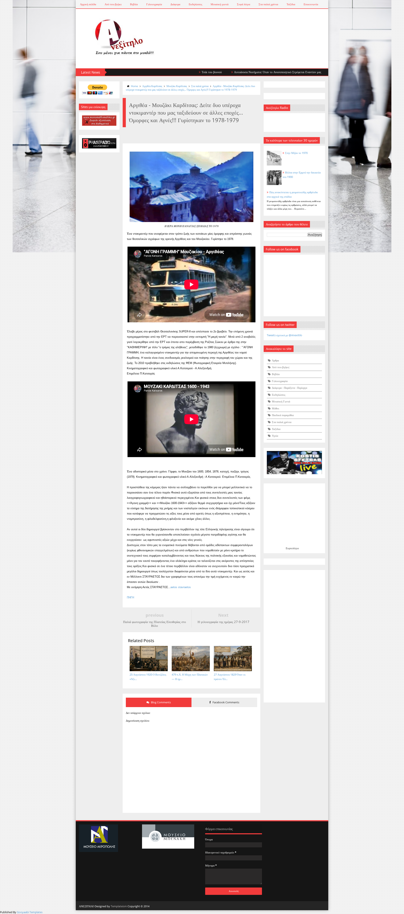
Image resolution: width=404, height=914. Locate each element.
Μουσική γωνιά (220, 4)
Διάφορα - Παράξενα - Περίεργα (289, 388)
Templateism (119, 906)
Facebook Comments (225, 702)
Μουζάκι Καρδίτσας (176, 86)
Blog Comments (160, 702)
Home (134, 86)
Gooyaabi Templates (30, 912)
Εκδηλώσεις (195, 4)
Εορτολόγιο (292, 548)
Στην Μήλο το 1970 (296, 153)
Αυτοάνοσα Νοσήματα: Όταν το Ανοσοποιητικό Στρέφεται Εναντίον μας (243, 72)
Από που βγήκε (113, 4)
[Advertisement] (294, 636)
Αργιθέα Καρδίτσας (152, 86)
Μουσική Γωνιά (281, 401)
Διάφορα (175, 4)
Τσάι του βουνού (177, 72)
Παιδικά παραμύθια (283, 415)
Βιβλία (134, 4)
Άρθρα (275, 360)
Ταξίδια (291, 4)
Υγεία (275, 436)
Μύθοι (275, 408)
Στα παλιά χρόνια (268, 4)
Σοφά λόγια (243, 4)
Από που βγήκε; (281, 367)
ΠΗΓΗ (130, 597)
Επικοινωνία (311, 4)
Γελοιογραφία (154, 4)
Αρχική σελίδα (88, 4)
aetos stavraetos (180, 587)
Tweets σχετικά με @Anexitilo (284, 335)
